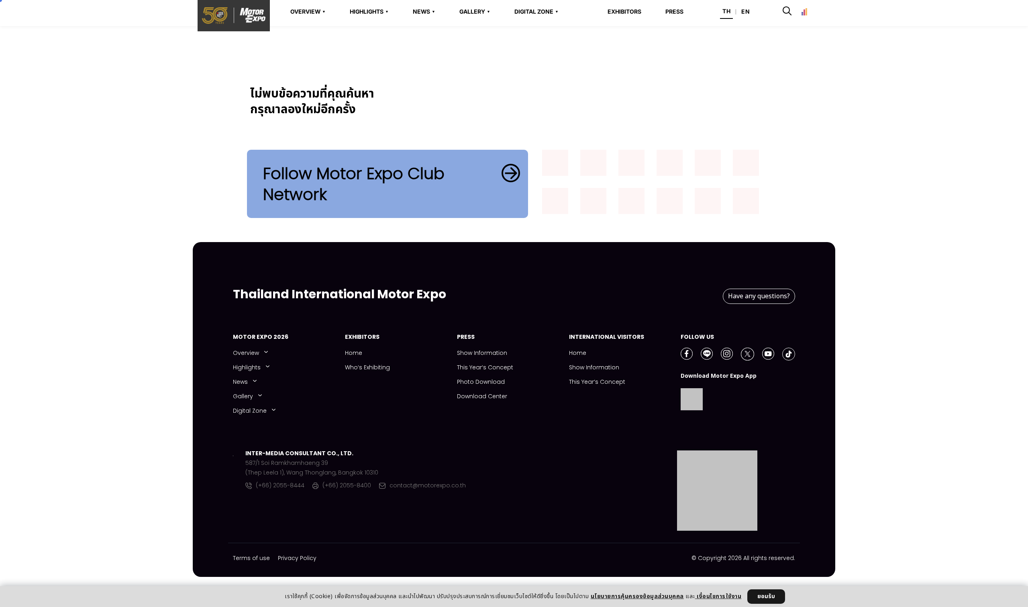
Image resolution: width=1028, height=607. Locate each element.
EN (745, 11)
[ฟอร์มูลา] (631, 165)
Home (353, 353)
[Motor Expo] (239, 490)
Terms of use (251, 558)
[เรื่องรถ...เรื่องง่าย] (631, 203)
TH (726, 11)
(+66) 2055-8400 (346, 486)
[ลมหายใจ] (746, 203)
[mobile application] (593, 165)
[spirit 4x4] (670, 203)
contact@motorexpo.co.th (428, 486)
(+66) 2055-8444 (280, 486)
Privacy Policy (297, 558)
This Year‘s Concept (485, 367)
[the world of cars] (670, 165)
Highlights (247, 367)
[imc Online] (746, 165)
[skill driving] (708, 203)
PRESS (674, 11)
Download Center (482, 396)
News (240, 382)
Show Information (482, 353)
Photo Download (481, 382)
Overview (246, 353)
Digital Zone (250, 411)
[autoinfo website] (555, 165)
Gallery (243, 396)
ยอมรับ (766, 596)
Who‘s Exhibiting (367, 367)
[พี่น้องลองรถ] (593, 203)
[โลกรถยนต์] (555, 203)
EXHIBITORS (624, 11)
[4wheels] (708, 165)
